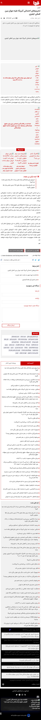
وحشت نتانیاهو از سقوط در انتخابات (28, 485)
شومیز (17, 353)
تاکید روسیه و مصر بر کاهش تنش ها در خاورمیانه (25, 403)
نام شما (37, 291)
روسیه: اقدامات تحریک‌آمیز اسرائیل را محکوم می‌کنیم (24, 386)
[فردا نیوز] (36, 3)
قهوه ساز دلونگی (23, 353)
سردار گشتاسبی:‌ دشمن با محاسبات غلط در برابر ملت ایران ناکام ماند (20, 489)
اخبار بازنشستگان (15, 337)
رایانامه (37, 299)
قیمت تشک (23, 337)
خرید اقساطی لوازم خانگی (32, 337)
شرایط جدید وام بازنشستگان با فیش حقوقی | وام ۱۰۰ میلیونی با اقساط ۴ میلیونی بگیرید (20, 168)
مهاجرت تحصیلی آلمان (33, 339)
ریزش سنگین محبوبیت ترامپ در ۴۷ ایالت (27, 458)
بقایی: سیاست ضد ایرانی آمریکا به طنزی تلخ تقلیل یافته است (22, 389)
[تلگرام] (38, 260)
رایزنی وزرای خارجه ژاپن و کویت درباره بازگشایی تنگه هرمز (23, 449)
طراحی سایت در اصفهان (33, 353)
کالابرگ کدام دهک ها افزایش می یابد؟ (33, 164)
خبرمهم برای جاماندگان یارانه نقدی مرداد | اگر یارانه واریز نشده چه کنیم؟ (21, 369)
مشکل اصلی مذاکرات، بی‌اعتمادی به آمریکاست (26, 422)
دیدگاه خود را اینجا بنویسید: (31, 306)
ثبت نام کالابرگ (34, 345)
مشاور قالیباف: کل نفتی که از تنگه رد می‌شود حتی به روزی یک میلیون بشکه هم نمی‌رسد (20, 477)
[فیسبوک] (33, 260)
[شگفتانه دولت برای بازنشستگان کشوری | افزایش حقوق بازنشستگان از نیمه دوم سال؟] (34, 704)
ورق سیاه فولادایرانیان (33, 348)
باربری (12, 348)
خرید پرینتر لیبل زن (19, 348)
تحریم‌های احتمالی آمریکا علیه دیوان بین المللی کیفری (22, 270)
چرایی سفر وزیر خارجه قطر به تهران (29, 441)
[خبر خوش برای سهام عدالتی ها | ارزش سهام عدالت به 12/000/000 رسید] (36, 79)
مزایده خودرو (6, 348)
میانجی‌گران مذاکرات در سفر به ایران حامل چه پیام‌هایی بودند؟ (22, 433)
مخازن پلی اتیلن (13, 339)
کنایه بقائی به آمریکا (33, 418)
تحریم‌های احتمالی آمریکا (15, 251)
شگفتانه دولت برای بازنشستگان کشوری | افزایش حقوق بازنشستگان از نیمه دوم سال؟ (15, 701)
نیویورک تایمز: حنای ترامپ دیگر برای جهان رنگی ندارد (24, 430)
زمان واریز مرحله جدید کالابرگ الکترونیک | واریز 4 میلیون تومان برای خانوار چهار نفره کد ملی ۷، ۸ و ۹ (20, 413)
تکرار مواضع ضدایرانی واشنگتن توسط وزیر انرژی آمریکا (24, 468)
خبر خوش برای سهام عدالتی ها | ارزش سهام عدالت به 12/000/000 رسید (17, 79)
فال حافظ (6, 339)
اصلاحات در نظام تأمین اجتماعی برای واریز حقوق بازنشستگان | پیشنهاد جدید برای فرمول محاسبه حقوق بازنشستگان (17, 126)
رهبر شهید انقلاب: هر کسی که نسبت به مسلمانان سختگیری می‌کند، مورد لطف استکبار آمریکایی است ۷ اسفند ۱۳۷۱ (20, 463)
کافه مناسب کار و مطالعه (25, 342)
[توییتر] (35, 260)
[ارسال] (4, 18)
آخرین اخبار (30, 363)
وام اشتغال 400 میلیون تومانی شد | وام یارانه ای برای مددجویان (21, 497)
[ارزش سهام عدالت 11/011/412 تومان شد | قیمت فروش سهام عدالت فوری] (8, 158)
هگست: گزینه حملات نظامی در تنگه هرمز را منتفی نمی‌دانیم (22, 445)
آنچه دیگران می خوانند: (30, 177)
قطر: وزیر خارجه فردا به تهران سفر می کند (27, 426)
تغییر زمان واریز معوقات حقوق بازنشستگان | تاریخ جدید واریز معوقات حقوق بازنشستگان (20, 453)
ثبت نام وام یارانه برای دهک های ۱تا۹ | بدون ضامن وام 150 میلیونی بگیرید (20, 375)
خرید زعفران (11, 345)
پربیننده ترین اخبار (11, 363)
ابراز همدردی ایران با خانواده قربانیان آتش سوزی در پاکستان (22, 493)
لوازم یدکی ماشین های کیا (14, 350)
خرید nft (28, 345)
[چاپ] (2, 18)
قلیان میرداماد (35, 342)
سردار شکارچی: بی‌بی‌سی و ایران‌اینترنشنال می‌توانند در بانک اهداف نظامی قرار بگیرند (20, 381)
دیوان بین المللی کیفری (32, 251)
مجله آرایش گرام (15, 342)
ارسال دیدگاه (10, 325)
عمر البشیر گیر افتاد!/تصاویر (29, 280)
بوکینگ (25, 348)
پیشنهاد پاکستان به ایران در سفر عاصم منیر (27, 437)
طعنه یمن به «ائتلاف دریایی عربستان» (28, 393)
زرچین (6, 345)
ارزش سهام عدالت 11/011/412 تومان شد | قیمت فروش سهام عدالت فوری (7, 168)
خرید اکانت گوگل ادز (20, 345)
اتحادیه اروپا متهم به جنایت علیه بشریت (26, 275)
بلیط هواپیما (35, 350)
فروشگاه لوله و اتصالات (26, 350)
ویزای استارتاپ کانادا (22, 339)
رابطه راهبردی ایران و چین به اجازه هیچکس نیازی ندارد (23, 481)
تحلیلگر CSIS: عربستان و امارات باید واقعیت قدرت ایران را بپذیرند (21, 472)
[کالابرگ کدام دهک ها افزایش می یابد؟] (33, 157)
